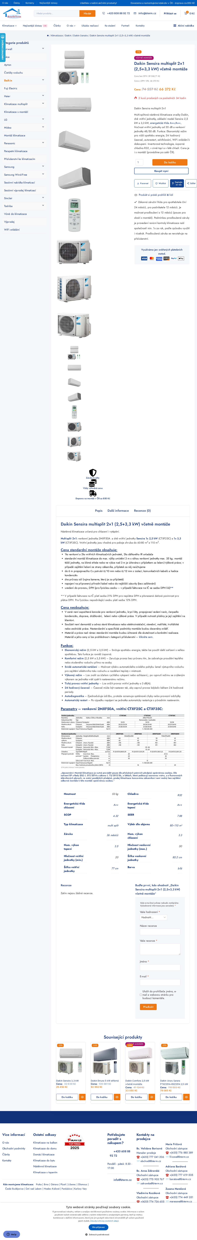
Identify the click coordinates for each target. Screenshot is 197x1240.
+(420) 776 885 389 (181, 1152)
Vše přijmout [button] (98, 1227)
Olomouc (82, 1184)
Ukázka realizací (90, 25)
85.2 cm (177, 857)
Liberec (72, 1184)
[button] (67, 1097)
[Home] (48, 35)
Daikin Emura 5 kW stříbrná (105, 1080)
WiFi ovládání (12, 229)
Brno (46, 1184)
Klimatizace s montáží (16, 112)
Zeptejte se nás (178, 183)
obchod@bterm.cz (151, 1161)
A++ (115, 805)
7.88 (179, 816)
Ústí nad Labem (34, 1188)
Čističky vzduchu (13, 72)
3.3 (180, 835)
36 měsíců (112, 835)
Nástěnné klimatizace (45, 1166)
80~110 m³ (176, 825)
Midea (7, 127)
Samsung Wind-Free (15, 175)
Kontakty (30, 3)
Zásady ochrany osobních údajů (104, 1221)
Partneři (125, 25)
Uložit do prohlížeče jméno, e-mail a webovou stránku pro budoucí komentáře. (160, 995)
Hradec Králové (52, 1188)
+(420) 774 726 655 (152, 1201)
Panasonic (9, 143)
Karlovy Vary (80, 1188)
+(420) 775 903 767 (152, 1179)
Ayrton (7, 65)
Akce (7, 57)
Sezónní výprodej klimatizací (20, 190)
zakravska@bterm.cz (152, 1183)
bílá (180, 868)
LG (5, 120)
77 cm (114, 868)
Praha (39, 1184)
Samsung (9, 167)
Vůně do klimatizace (15, 214)
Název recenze (148, 926)
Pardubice (67, 1188)
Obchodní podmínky (13, 1148)
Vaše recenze (148, 941)
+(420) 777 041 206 (152, 1157)
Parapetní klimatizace (15, 151)
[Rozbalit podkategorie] (44, 48)
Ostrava (54, 1184)
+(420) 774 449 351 (181, 1197)
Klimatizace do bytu (44, 1160)
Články (17, 3)
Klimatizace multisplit (15, 104)
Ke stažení (110, 25)
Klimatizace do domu (45, 1148)
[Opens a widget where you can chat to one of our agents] (11, 1234)
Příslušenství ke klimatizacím (19, 159)
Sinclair (8, 198)
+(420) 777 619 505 (181, 1175)
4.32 (115, 816)
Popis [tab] (99, 510)
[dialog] (98, 1221)
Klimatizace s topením (45, 1172)
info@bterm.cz (123, 1180)
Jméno (144, 961)
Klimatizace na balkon (45, 1142)
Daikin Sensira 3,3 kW (67, 1080)
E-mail (144, 976)
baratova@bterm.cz (180, 1179)
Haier (7, 96)
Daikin (8, 80)
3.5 (116, 846)
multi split (113, 825)
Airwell (8, 49)
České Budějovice (14, 1188)
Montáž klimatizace (14, 135)
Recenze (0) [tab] (142, 510)
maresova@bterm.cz (181, 1201)
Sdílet (193, 183)
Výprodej (9, 222)
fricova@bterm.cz (179, 1157)
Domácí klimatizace (44, 1154)
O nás (5, 3)
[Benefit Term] (13, 13)
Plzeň (63, 1184)
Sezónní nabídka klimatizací (19, 182)
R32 (179, 795)
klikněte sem (146, 637)
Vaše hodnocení (150, 912)
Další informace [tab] (118, 510)
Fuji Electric (10, 88)
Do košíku (170, 162)
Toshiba (8, 206)
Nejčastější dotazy (49, 3)
